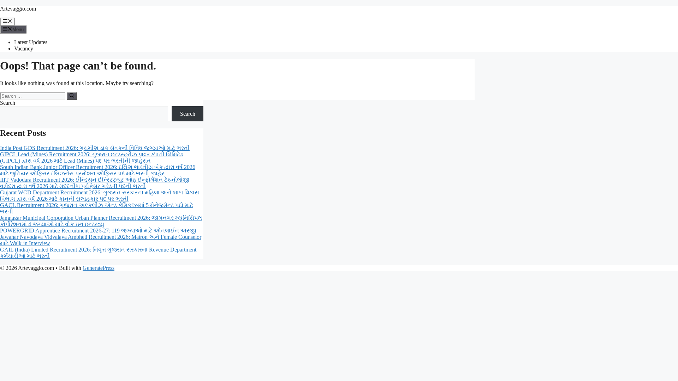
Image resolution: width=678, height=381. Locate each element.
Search (7, 103)
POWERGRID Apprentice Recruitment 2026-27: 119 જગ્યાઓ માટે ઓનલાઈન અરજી (98, 231)
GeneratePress (98, 268)
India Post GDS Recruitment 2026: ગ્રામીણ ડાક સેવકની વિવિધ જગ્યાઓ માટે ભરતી (95, 148)
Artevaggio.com (18, 9)
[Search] (72, 96)
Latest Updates (30, 42)
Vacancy (23, 49)
